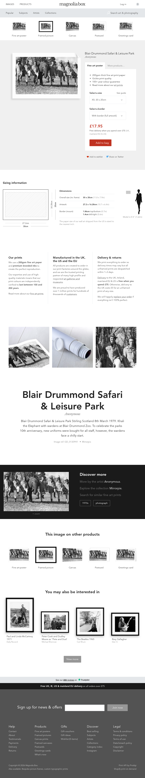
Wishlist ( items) (69, 739)
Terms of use (119, 739)
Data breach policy (122, 743)
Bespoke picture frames (32, 769)
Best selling (93, 731)
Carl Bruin (81, 642)
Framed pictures (43, 735)
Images (10, 4)
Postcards (39, 746)
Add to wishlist (96, 157)
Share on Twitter (116, 157)
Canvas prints (41, 739)
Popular (9, 13)
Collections (50, 13)
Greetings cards (43, 750)
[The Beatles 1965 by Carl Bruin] (90, 622)
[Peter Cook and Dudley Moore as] (55, 622)
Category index (94, 746)
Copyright (118, 746)
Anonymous (90, 56)
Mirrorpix (115, 488)
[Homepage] (72, 5)
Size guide (121, 93)
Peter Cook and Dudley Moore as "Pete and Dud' (54, 638)
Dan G (115, 642)
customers (71, 294)
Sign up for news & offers (39, 707)
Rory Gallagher (119, 639)
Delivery (102, 277)
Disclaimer (118, 750)
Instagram (92, 750)
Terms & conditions (122, 731)
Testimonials (15, 739)
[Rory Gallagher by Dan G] (125, 624)
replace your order (123, 296)
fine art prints (36, 293)
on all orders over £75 (72, 686)
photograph (102, 503)
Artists (36, 13)
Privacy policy (120, 735)
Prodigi (133, 765)
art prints (118, 85)
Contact (12, 731)
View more (72, 659)
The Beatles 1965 (85, 639)
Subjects (23, 13)
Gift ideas (66, 735)
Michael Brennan (49, 642)
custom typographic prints (56, 769)
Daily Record (12, 642)
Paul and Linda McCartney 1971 (20, 638)
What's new (40, 754)
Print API (123, 765)
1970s (85, 503)
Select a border (97, 108)
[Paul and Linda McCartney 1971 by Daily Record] (20, 615)
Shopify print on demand (125, 769)
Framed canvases (43, 743)
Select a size (107, 93)
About (12, 735)
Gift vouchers (67, 731)
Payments (13, 743)
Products (25, 4)
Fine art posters (42, 731)
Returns (12, 750)
